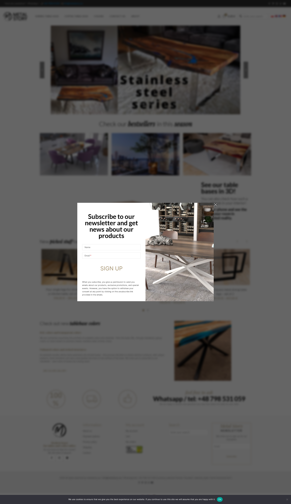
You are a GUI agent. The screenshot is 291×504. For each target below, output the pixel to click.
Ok (219, 499)
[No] (287, 499)
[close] (215, 204)
